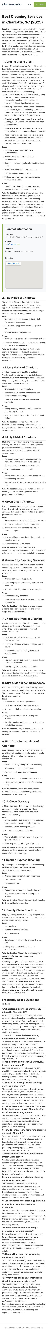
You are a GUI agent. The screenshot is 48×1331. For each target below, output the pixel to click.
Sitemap (40, 1327)
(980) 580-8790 (12, 244)
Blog (29, 4)
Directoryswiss (12, 4)
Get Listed (40, 4)
